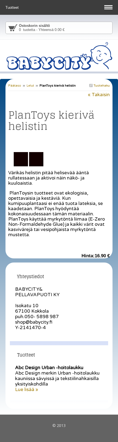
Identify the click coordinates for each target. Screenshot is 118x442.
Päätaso (14, 85)
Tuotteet (12, 7)
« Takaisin (99, 95)
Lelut (30, 85)
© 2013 (59, 425)
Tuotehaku (101, 85)
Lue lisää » (26, 389)
